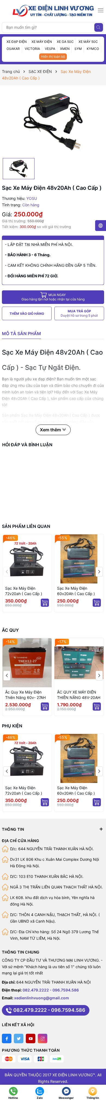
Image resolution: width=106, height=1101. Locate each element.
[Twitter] (18, 1038)
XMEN (65, 49)
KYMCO (93, 49)
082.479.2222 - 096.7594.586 (51, 990)
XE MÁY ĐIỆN (42, 42)
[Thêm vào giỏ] (45, 603)
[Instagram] (42, 1038)
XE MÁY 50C (88, 42)
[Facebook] (6, 1038)
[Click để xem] (53, 121)
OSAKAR (13, 49)
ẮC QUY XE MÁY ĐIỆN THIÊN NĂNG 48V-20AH (54, 695)
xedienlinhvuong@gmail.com (41, 998)
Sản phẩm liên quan (26, 526)
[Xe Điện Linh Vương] (53, 10)
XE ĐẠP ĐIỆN (17, 42)
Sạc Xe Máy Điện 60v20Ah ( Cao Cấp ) (76, 591)
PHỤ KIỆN (12, 725)
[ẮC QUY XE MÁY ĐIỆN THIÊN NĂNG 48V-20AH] (54, 662)
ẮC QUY (10, 630)
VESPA (50, 49)
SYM (78, 49)
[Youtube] (30, 1038)
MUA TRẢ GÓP (79, 313)
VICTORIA (32, 49)
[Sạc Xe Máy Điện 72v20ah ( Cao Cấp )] (27, 558)
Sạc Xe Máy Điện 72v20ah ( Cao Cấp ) (23, 591)
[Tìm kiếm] (98, 27)
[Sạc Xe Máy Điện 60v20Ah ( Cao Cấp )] (79, 558)
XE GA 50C (65, 42)
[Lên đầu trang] (98, 1078)
